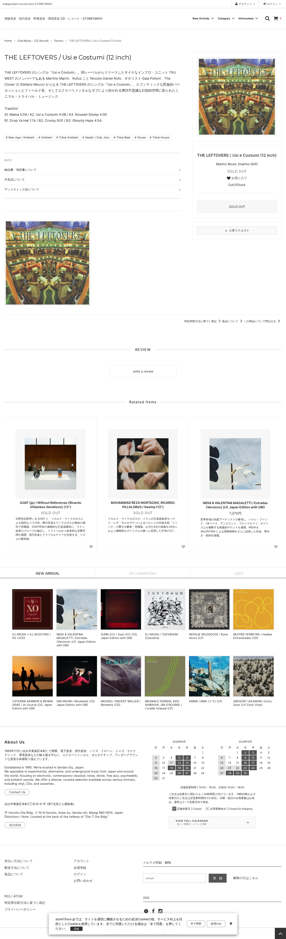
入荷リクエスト (236, 230)
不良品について (14, 179)
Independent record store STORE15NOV (27, 4)
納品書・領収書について (20, 169)
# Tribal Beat (122, 137)
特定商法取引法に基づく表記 (24, 902)
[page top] (280, 933)
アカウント (245, 4)
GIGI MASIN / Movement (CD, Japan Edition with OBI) (76, 703)
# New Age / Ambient (20, 137)
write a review (143, 371)
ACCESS (15, 825)
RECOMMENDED (143, 573)
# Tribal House (159, 137)
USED (238, 573)
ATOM (17, 896)
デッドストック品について (21, 189)
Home (8, 40)
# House (140, 137)
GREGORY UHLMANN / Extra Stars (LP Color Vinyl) (252, 703)
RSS (7, 896)
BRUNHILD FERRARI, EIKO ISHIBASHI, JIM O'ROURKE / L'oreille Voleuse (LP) (163, 705)
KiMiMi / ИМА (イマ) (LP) (205, 701)
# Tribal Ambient (67, 137)
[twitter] (146, 912)
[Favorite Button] (91, 547)
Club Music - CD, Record (32, 40)
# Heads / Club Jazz (95, 137)
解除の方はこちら (245, 878)
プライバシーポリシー (20, 909)
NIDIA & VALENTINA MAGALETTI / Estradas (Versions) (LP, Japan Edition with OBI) (235, 505)
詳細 (76, 928)
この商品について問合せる (260, 321)
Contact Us (17, 792)
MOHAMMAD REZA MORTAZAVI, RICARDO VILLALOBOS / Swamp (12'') (143, 505)
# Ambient (45, 137)
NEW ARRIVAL (48, 573)
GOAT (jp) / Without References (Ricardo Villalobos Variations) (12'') (50, 505)
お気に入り (239, 178)
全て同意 (196, 923)
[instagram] (160, 912)
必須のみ (216, 923)
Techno (58, 40)
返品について (230, 321)
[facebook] (153, 912)
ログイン (272, 4)
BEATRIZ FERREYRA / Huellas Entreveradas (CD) (252, 636)
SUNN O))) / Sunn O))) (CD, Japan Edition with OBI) (119, 636)
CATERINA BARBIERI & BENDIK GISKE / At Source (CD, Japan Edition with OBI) (32, 705)
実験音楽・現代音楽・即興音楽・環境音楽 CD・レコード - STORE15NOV (53, 18)
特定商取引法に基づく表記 (200, 321)
